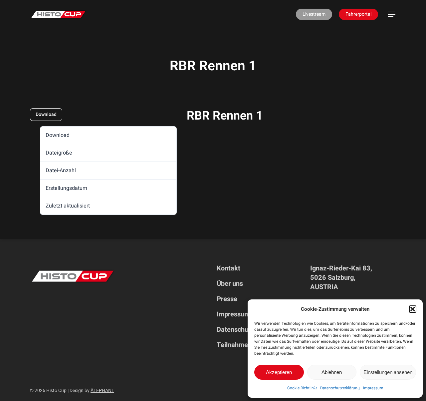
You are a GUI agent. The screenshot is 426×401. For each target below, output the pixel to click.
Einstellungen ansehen (387, 372)
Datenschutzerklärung (340, 388)
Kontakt (228, 268)
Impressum (373, 388)
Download (46, 114)
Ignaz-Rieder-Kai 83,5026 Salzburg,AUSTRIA (341, 277)
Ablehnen (331, 372)
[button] (412, 309)
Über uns (230, 283)
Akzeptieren (279, 372)
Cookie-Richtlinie (302, 388)
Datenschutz (235, 329)
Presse (227, 299)
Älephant (102, 390)
